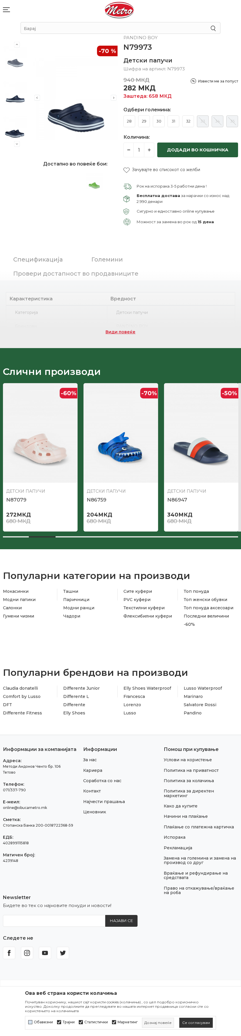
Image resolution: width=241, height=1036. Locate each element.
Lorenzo (132, 704)
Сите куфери (137, 591)
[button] (161, 169)
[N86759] (121, 432)
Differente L (76, 696)
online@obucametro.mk (25, 807)
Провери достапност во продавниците (75, 273)
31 (173, 121)
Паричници (76, 599)
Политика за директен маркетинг (189, 793)
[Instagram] (27, 953)
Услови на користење (188, 759)
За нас (90, 759)
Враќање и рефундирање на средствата (196, 875)
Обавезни (43, 1022)
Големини (107, 259)
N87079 (16, 500)
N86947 (177, 500)
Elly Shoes (74, 713)
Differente (74, 704)
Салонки (12, 607)
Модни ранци (78, 607)
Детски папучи (147, 60)
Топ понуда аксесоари (208, 607)
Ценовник (94, 812)
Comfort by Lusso (22, 696)
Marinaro (193, 696)
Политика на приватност (191, 770)
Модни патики (19, 599)
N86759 (96, 500)
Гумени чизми (18, 616)
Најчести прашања (104, 801)
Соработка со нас (102, 780)
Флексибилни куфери (147, 616)
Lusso (129, 713)
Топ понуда (196, 591)
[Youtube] (45, 953)
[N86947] (201, 432)
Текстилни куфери (144, 607)
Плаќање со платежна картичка (199, 827)
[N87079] (40, 432)
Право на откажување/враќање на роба (199, 890)
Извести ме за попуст (218, 81)
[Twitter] (63, 953)
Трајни (69, 1022)
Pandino (193, 713)
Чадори (71, 616)
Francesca (134, 696)
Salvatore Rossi (200, 704)
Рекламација (178, 847)
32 (188, 121)
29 (144, 121)
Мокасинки (16, 591)
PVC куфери (136, 599)
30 (158, 121)
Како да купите (181, 806)
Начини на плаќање (186, 816)
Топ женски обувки (205, 599)
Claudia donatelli (20, 688)
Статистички (96, 1022)
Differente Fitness (22, 713)
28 (129, 121)
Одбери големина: (147, 109)
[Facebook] (9, 953)
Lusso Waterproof (203, 688)
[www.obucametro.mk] (119, 10)
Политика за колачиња (189, 780)
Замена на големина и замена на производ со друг (200, 860)
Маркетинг (128, 1022)
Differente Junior (81, 688)
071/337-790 (14, 790)
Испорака (174, 837)
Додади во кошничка (197, 150)
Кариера (92, 770)
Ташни (70, 591)
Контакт (92, 791)
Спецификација (38, 259)
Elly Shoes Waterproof (147, 688)
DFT (7, 704)
